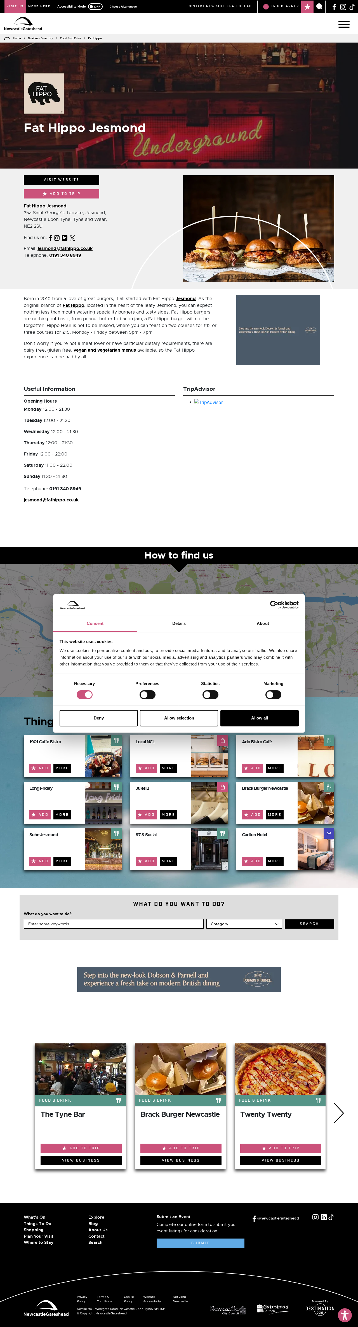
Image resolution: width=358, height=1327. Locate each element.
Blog (93, 1223)
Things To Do (37, 1223)
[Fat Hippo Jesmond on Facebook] (50, 237)
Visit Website (61, 179)
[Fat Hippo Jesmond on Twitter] (72, 237)
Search (95, 1242)
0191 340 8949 (65, 255)
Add (44, 768)
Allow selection (179, 718)
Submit (200, 1243)
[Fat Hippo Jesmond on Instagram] (57, 237)
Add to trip (65, 193)
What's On (34, 1217)
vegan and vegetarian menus (105, 350)
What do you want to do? (48, 913)
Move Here (39, 6)
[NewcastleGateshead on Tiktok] (331, 1217)
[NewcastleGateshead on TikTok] (352, 6)
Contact (96, 1236)
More (62, 768)
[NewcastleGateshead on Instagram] (343, 6)
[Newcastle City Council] (230, 1309)
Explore (96, 1217)
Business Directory (40, 38)
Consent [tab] (95, 623)
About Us (98, 1230)
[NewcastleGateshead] (46, 1307)
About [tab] (263, 623)
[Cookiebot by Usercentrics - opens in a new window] (274, 605)
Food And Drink (70, 38)
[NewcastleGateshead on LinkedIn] (324, 1217)
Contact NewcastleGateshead (220, 6)
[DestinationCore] (320, 1309)
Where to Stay (38, 1242)
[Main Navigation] (344, 24)
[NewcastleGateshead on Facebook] (334, 6)
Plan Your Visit (38, 1236)
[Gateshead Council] (273, 1309)
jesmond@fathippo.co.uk (65, 248)
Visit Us (15, 6)
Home (17, 38)
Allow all (259, 718)
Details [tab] (179, 623)
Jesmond (186, 299)
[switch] (148, 694)
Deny (99, 718)
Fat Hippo (73, 305)
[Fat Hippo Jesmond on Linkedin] (64, 237)
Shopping (34, 1230)
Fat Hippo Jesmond (45, 206)
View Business (81, 1160)
